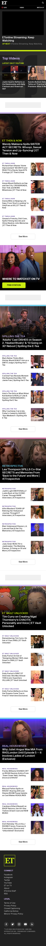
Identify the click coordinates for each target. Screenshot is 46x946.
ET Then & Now (12, 140)
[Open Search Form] (43, 3)
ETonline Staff (10, 891)
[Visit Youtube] (25, 924)
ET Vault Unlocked (15, 613)
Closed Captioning (12, 908)
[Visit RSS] (32, 924)
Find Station (14, 285)
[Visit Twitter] (12, 924)
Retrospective (12, 466)
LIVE (5, 8)
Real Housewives (14, 746)
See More (23, 236)
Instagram (8, 877)
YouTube (8, 883)
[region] (23, 23)
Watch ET (40, 8)
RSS (6, 893)
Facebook (8, 874)
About (6, 888)
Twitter (7, 880)
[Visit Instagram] (19, 924)
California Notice (11, 911)
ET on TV (8, 885)
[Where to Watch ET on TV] (23, 267)
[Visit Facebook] (6, 924)
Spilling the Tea (13, 336)
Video (22, 8)
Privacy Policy (10, 905)
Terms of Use (9, 903)
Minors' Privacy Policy (13, 914)
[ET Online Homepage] (5, 3)
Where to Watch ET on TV (21, 279)
